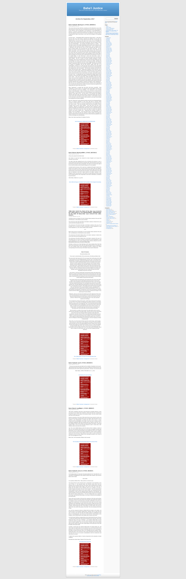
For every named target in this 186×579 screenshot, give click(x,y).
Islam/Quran (108, 222)
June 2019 (108, 115)
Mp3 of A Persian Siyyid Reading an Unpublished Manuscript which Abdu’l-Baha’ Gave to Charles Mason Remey (112, 34)
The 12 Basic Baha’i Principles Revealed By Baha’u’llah (85, 356)
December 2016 (109, 145)
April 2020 (108, 105)
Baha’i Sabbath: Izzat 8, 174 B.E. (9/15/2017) (80, 362)
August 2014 (108, 174)
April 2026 (108, 40)
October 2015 (108, 160)
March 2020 (108, 106)
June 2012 (108, 196)
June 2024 (108, 54)
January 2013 (108, 193)
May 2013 (108, 189)
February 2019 (108, 119)
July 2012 (108, 195)
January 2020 (108, 108)
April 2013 (108, 190)
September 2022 (109, 75)
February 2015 (108, 168)
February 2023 (108, 70)
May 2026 (108, 39)
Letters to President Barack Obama (112, 223)
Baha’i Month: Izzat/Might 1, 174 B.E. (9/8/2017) (81, 408)
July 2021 (108, 89)
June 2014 (108, 176)
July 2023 (108, 65)
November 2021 (109, 85)
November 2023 (109, 61)
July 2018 (108, 126)
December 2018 (109, 121)
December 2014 (109, 170)
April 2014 (108, 178)
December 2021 (109, 84)
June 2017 (108, 139)
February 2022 (108, 82)
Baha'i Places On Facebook (111, 213)
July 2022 (108, 77)
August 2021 (108, 88)
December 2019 (109, 109)
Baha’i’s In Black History (110, 28)
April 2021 (108, 92)
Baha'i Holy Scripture (109, 212)
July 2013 (108, 187)
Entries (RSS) (89, 575)
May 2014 (108, 177)
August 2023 (108, 64)
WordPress (99, 574)
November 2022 (109, 73)
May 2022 (108, 79)
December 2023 (109, 60)
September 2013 (109, 185)
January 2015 (108, 169)
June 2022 (108, 78)
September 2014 (109, 173)
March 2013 (108, 191)
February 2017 (108, 143)
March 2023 (108, 69)
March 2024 (108, 57)
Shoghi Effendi (108, 227)
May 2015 (108, 165)
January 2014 (108, 181)
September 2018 (109, 124)
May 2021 (108, 91)
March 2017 (108, 142)
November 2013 (109, 183)
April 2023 (108, 68)
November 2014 (109, 171)
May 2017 (108, 140)
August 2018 (108, 125)
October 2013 (108, 184)
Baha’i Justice (93, 8)
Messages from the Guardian (111, 225)
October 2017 (108, 135)
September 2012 (109, 194)
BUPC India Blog (109, 216)
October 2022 (108, 74)
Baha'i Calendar (80, 148)
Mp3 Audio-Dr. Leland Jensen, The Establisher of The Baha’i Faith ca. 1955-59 (112, 31)
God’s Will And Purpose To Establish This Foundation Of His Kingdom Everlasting (85, 182)
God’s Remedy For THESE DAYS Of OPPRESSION (85, 121)
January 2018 (108, 132)
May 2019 (108, 116)
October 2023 (108, 62)
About (107, 26)
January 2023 (108, 71)
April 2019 (108, 117)
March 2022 (108, 81)
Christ (107, 219)
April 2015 (108, 166)
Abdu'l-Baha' (108, 209)
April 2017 (108, 141)
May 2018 (108, 128)
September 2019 (109, 112)
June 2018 (108, 127)
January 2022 (108, 83)
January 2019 (108, 120)
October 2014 (108, 172)
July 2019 (108, 114)
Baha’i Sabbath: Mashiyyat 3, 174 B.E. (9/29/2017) (82, 24)
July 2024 (108, 53)
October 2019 (108, 111)
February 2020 (108, 107)
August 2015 (108, 162)
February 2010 (108, 197)
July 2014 (108, 175)
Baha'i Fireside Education (110, 211)
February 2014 (108, 180)
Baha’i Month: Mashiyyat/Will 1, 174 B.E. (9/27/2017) (83, 152)
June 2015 (108, 164)
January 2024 (108, 59)
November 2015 (109, 159)
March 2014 (108, 179)
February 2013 (108, 192)
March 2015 (108, 167)
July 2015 (108, 163)
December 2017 (109, 133)
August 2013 (108, 186)
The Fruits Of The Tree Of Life (85, 541)
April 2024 (108, 56)
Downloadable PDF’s (109, 29)
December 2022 (109, 72)
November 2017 (109, 134)
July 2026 (108, 38)
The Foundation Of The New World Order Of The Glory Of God (85, 441)
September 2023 (109, 63)
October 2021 (108, 86)
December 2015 (109, 158)
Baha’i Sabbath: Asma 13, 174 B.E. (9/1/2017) (81, 470)
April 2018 (108, 129)
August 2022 (108, 76)
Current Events (108, 221)
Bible (107, 215)
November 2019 (109, 110)
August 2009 (108, 198)
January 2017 (108, 144)
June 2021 (108, 90)
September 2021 (109, 87)
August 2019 (108, 113)
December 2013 (109, 182)
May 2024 (108, 55)
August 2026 (108, 37)
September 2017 (109, 136)
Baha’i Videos (108, 27)
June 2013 (108, 188)
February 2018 (108, 131)
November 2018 (109, 122)
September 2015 (109, 161)
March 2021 (108, 93)
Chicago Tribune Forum (110, 218)
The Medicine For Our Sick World (85, 374)
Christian (107, 220)
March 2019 (108, 118)
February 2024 (108, 58)
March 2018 (108, 130)
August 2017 (108, 137)
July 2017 (108, 138)
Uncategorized (86, 148)
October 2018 (108, 123)
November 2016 (109, 146)
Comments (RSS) (96, 575)
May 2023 (108, 67)
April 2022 (108, 80)
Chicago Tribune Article (110, 217)
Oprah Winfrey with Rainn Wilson (111, 226)
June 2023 (108, 66)
